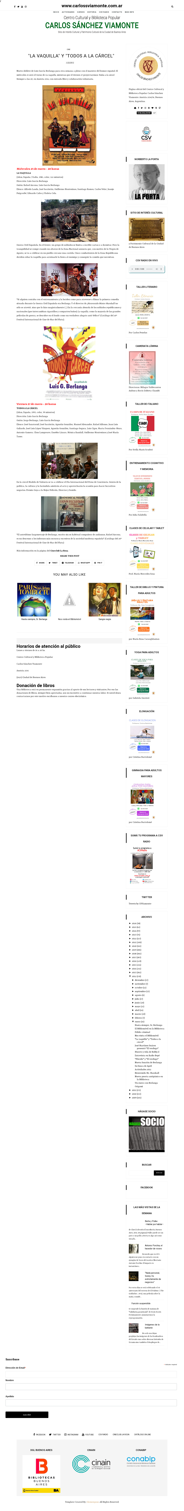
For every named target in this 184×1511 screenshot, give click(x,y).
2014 (134, 969)
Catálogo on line (142, 1434)
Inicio (56, 12)
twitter (57, 1435)
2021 (134, 942)
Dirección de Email (16, 1368)
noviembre (140, 984)
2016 (134, 961)
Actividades (68, 12)
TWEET (55, 563)
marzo (138, 1014)
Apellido (10, 1396)
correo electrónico (77, 696)
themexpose (93, 1502)
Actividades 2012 (143, 1069)
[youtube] (22, 7)
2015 (134, 965)
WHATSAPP (85, 563)
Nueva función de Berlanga (148, 1062)
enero (137, 1022)
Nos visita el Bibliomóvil (147, 1036)
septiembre (140, 991)
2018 (134, 954)
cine (68, 49)
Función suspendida (140, 1303)
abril (137, 1010)
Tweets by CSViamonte (140, 904)
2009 (134, 1098)
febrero (138, 1018)
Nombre (10, 1380)
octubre (139, 988)
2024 (134, 931)
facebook (40, 1435)
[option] (34, 602)
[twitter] (18, 7)
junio (137, 1003)
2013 (134, 972)
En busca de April (143, 1066)
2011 (134, 1090)
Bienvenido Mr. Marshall (147, 1073)
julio (137, 999)
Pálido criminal (142, 1032)
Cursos (81, 12)
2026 (134, 923)
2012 (134, 976)
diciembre (140, 980)
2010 (134, 1094)
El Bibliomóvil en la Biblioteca (149, 1029)
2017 (134, 957)
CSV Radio (104, 12)
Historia (91, 12)
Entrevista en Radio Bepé (147, 1055)
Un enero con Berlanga (146, 1083)
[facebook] (14, 7)
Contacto (117, 12)
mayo (137, 1006)
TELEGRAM (69, 563)
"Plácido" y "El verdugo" (147, 1059)
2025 (134, 927)
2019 (134, 950)
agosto (138, 995)
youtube (89, 1435)
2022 (134, 939)
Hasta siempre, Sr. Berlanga (148, 1025)
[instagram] (25, 7)
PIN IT (99, 563)
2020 (134, 946)
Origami (139, 1086)
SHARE (41, 563)
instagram (73, 1435)
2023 (134, 935)
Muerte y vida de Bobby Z (147, 1052)
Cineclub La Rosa (121, 1434)
